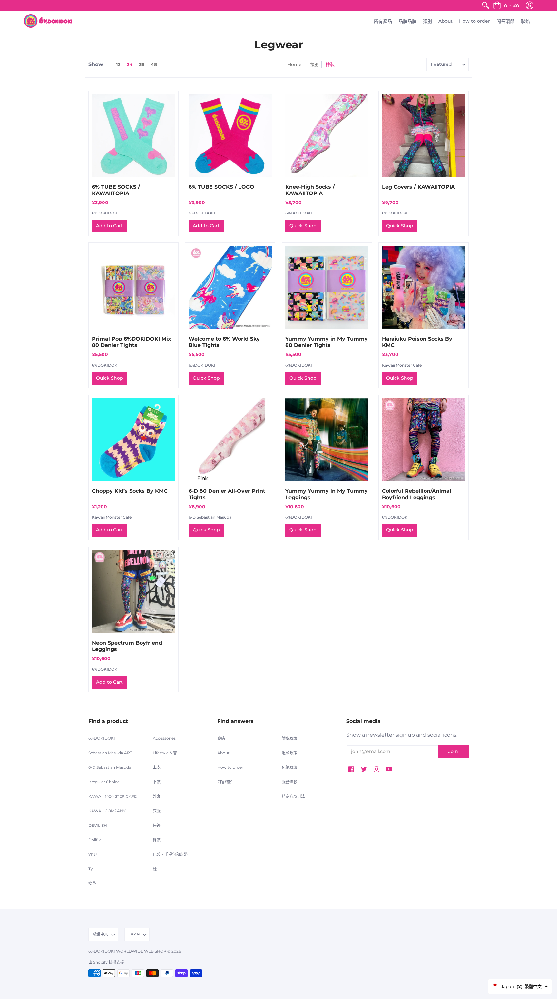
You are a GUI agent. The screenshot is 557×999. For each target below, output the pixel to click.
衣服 (157, 810)
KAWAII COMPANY (107, 810)
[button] (506, 5)
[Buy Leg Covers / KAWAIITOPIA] (423, 135)
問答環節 (225, 781)
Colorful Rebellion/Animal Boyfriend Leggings (416, 494)
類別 (314, 64)
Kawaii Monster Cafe (402, 365)
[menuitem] (485, 5)
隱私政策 (289, 738)
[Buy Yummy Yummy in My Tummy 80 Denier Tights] (326, 287)
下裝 (157, 781)
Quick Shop (303, 226)
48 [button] (154, 64)
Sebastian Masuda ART (110, 752)
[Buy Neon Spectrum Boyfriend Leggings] (133, 591)
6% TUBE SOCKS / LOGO (221, 187)
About (223, 752)
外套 (157, 796)
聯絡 (221, 738)
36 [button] (141, 64)
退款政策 (289, 752)
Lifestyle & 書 (165, 752)
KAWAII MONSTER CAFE (112, 796)
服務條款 (289, 781)
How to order (230, 767)
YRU (92, 854)
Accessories (164, 738)
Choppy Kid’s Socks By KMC (130, 491)
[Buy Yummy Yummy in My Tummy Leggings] (326, 439)
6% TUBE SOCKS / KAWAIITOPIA (116, 190)
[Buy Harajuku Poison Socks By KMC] (423, 287)
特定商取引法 (293, 796)
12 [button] (118, 64)
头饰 (157, 825)
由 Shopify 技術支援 (106, 962)
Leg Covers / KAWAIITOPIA (418, 187)
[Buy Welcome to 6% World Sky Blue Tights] (230, 287)
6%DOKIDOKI (105, 213)
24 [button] (129, 64)
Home (295, 64)
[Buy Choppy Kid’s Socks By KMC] (133, 439)
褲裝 (157, 839)
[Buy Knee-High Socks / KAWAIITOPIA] (326, 135)
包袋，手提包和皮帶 (170, 854)
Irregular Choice (104, 781)
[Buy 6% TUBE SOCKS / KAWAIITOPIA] (133, 135)
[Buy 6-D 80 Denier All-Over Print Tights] (230, 439)
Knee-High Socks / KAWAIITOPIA (310, 190)
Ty (90, 868)
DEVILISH (97, 825)
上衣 (157, 767)
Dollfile (95, 839)
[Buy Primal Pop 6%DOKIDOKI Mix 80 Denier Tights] (133, 287)
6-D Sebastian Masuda (210, 517)
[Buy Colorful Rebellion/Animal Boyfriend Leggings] (423, 439)
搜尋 (92, 883)
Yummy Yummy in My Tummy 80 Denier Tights (326, 342)
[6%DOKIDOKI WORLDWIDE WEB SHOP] (48, 21)
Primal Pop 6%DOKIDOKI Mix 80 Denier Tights (131, 342)
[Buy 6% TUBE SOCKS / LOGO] (230, 135)
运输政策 (289, 767)
